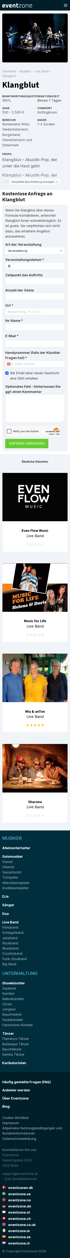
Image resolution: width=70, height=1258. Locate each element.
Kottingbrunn (47, 112)
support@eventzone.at (20, 1174)
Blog (6, 1106)
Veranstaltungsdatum (24, 260)
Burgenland (11, 135)
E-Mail (11, 336)
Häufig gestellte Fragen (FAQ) (26, 1082)
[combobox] (35, 311)
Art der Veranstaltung (23, 244)
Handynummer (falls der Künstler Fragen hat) (32, 355)
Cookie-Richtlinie (15, 1118)
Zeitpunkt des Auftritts (24, 275)
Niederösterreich (15, 129)
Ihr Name (14, 321)
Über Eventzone (15, 1098)
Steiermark (10, 145)
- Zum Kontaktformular (19, 1179)
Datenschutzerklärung (19, 1139)
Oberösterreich (13, 140)
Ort (9, 305)
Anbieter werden (16, 1090)
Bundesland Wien (15, 124)
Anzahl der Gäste (19, 290)
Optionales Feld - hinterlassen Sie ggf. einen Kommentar (32, 389)
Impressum (10, 1123)
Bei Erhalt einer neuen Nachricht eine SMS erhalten (34, 375)
